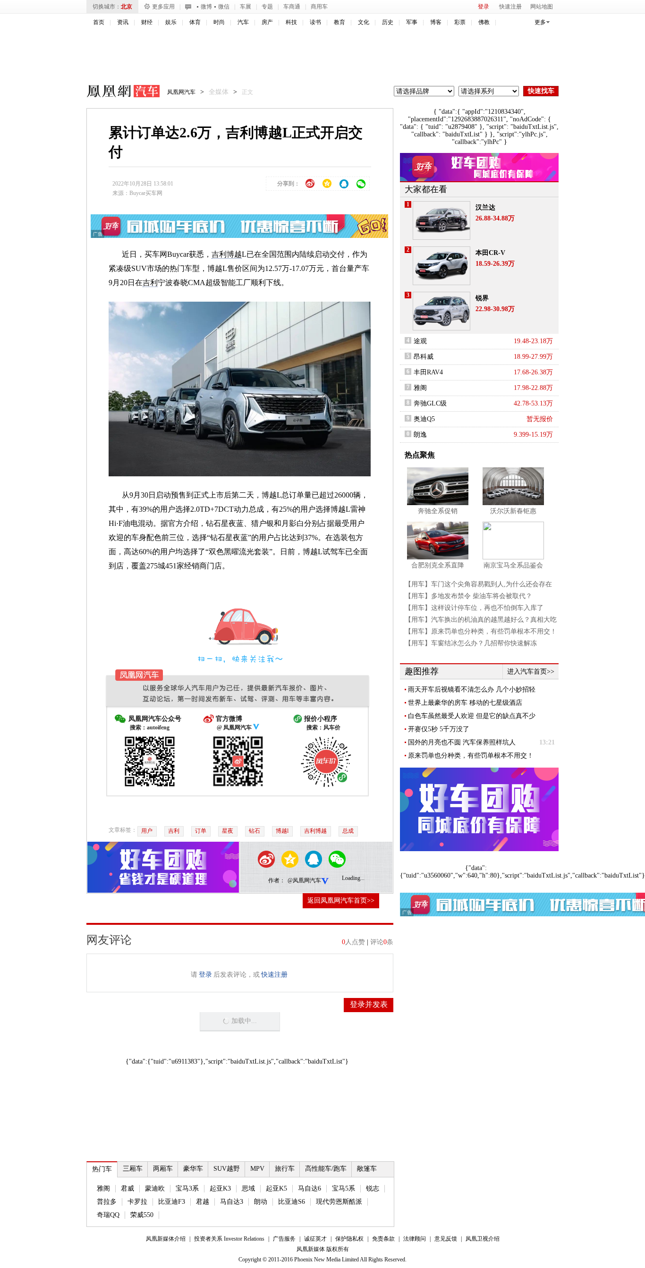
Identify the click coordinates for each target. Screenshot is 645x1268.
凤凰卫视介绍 (483, 1238)
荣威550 (141, 1214)
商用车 (319, 6)
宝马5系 (343, 1188)
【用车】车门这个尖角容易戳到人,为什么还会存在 (478, 584)
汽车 (243, 22)
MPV (257, 1168)
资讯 (122, 22)
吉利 (150, 283)
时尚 (219, 22)
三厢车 (133, 1168)
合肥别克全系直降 (437, 565)
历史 (387, 22)
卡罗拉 (137, 1201)
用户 (147, 831)
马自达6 (309, 1188)
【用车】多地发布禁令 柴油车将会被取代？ (468, 596)
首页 (98, 22)
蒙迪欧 (155, 1188)
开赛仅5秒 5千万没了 (438, 729)
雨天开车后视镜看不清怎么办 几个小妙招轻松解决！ (471, 689)
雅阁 (103, 1188)
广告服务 (284, 1238)
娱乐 (171, 22)
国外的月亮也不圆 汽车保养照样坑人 (462, 742)
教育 (339, 22)
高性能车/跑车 (326, 1168)
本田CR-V (490, 252)
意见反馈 (445, 1238)
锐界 (482, 298)
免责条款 (383, 1238)
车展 (245, 6)
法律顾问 (414, 1238)
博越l (282, 831)
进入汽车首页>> (530, 671)
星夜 (227, 831)
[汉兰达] (441, 220)
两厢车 (163, 1168)
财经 (147, 22)
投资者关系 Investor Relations (229, 1238)
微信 (223, 6)
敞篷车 (367, 1168)
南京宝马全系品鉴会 (513, 565)
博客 (435, 22)
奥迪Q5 (424, 419)
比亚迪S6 (291, 1201)
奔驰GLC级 (430, 403)
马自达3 (231, 1201)
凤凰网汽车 (116, 92)
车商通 (291, 6)
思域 (248, 1188)
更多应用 (163, 6)
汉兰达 (485, 207)
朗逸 (420, 434)
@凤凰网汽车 (304, 880)
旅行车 (285, 1168)
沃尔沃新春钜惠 (513, 511)
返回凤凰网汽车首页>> (340, 900)
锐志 (372, 1188)
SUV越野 (226, 1168)
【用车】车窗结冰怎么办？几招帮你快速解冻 (471, 643)
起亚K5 (276, 1188)
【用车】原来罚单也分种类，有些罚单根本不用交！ (481, 631)
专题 (267, 6)
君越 (202, 1201)
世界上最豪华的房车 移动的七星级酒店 (465, 702)
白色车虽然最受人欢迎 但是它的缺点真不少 (471, 715)
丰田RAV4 (428, 372)
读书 (315, 22)
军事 (411, 22)
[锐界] (441, 311)
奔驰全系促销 (438, 511)
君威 (127, 1188)
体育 (195, 22)
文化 (363, 22)
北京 (126, 6)
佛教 (484, 22)
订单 (200, 831)
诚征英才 (315, 1238)
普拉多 (107, 1201)
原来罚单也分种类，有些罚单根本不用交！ (471, 755)
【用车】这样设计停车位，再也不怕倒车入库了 (474, 607)
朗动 (260, 1201)
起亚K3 (220, 1188)
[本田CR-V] (441, 265)
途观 (420, 341)
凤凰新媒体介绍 (166, 1238)
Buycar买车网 (145, 193)
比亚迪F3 (171, 1201)
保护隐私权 (349, 1238)
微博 (206, 6)
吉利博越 (227, 254)
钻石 (254, 831)
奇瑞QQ (108, 1214)
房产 (267, 22)
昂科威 (423, 356)
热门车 (102, 1169)
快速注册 (510, 6)
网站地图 (541, 6)
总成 (348, 831)
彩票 (460, 22)
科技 (291, 22)
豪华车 (193, 1168)
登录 (483, 6)
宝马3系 (187, 1188)
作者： (276, 880)
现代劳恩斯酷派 (339, 1201)
